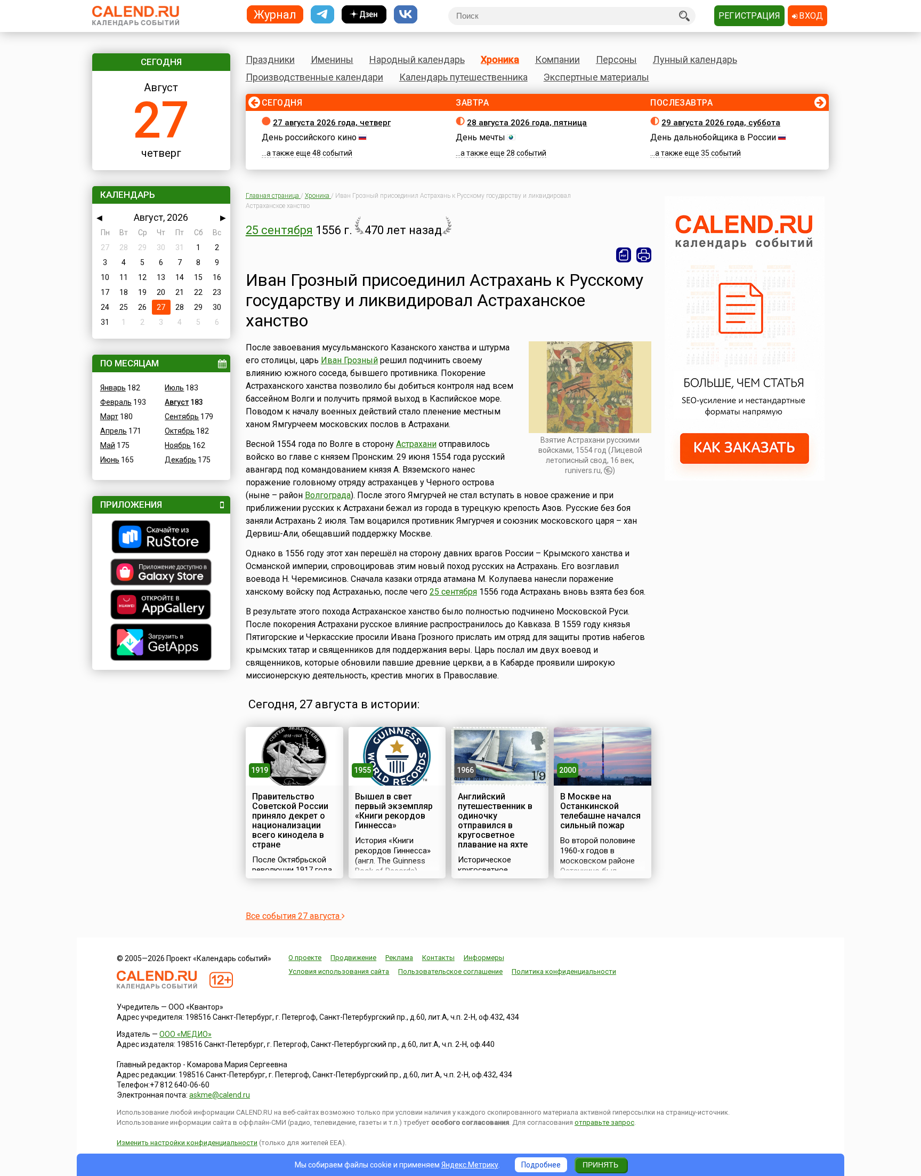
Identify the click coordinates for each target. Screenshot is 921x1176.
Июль (174, 387)
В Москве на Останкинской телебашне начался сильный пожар (600, 810)
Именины (332, 59)
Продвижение (353, 958)
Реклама (399, 958)
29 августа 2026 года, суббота (720, 122)
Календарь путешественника (463, 77)
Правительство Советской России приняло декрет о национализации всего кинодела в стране (290, 820)
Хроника (500, 59)
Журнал (275, 14)
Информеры (484, 958)
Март (109, 416)
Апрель (113, 431)
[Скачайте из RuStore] (161, 538)
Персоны (616, 59)
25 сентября (279, 230)
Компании (557, 59)
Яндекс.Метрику (469, 1165)
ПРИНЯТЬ (600, 1165)
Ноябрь (178, 445)
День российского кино (309, 137)
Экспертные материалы (596, 77)
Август (177, 402)
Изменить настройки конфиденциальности (187, 1143)
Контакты (438, 958)
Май (107, 445)
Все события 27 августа (294, 916)
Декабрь (180, 459)
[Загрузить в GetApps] (161, 643)
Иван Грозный (349, 360)
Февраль (116, 402)
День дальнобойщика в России (713, 137)
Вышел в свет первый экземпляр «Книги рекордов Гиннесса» (394, 810)
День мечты (480, 137)
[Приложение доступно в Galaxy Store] (161, 573)
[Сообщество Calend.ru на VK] (405, 14)
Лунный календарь (695, 59)
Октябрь (180, 431)
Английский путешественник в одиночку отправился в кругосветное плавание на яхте (495, 820)
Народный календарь (417, 59)
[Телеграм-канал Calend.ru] (322, 14)
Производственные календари (314, 77)
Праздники (270, 59)
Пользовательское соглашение (450, 971)
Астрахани (416, 444)
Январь (113, 387)
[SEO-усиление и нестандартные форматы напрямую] (745, 478)
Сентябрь (182, 416)
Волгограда (328, 495)
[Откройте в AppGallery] (161, 605)
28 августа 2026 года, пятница (527, 122)
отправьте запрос (604, 1122)
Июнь (109, 459)
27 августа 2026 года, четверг (332, 122)
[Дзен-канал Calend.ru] (364, 14)
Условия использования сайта (338, 971)
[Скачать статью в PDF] (623, 254)
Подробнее (541, 1165)
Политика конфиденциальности (564, 971)
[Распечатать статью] (643, 254)
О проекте (304, 958)
